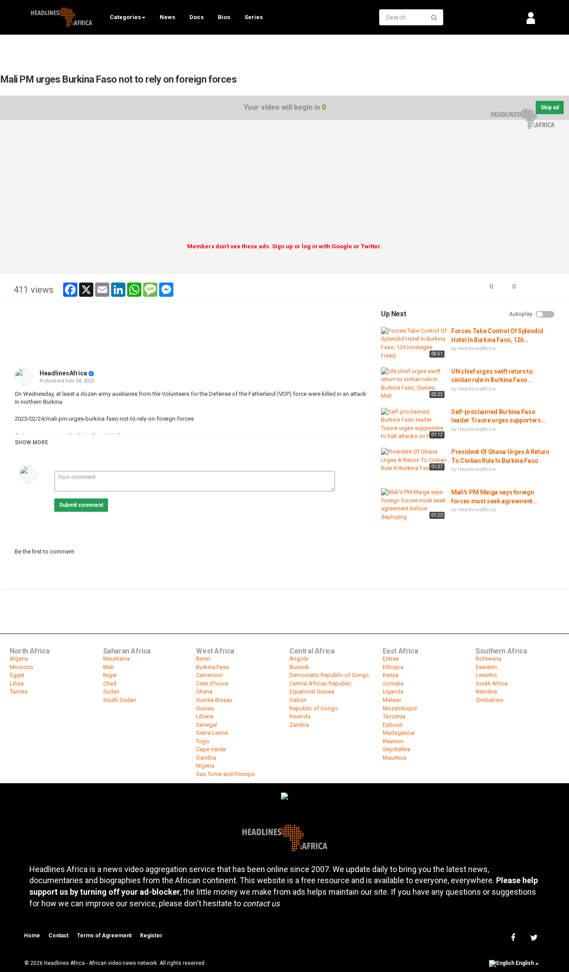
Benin (203, 658)
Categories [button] (125, 17)
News (167, 17)
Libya (17, 683)
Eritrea (391, 658)
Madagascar (399, 732)
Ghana (204, 691)
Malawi (392, 700)
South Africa (492, 683)
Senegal (206, 724)
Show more (31, 442)
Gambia (206, 757)
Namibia (486, 691)
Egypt (17, 675)
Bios (224, 17)
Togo (202, 741)
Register (151, 935)
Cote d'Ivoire (212, 683)
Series (253, 17)
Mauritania (116, 658)
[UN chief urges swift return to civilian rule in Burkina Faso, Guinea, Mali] (414, 383)
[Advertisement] (284, 184)
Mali (108, 667)
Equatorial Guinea (311, 691)
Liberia (204, 716)
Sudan (111, 691)
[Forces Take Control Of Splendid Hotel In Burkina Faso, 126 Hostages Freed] (414, 343)
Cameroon (209, 675)
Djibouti (393, 724)
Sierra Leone (212, 732)
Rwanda (299, 716)
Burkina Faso (212, 667)
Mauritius (394, 757)
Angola (298, 658)
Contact (58, 935)
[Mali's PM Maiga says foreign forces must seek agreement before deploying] (414, 504)
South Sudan (119, 700)
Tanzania (394, 716)
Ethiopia (393, 667)
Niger (110, 675)
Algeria (19, 658)
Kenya (390, 675)
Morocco (21, 667)
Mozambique (400, 708)
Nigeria (205, 765)
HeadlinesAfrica (63, 373)
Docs (196, 17)
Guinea (205, 708)
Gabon (298, 700)
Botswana (488, 658)
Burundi (299, 667)
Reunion (393, 741)
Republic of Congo (313, 708)
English (524, 963)
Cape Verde (211, 749)
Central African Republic (320, 683)
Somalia (393, 683)
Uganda (393, 691)
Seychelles (396, 749)
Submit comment (81, 505)
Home (32, 935)
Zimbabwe (489, 700)
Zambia (299, 724)
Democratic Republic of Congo (329, 675)
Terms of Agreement (104, 935)
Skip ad (550, 107)
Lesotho (486, 675)
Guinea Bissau (214, 700)
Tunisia (19, 691)
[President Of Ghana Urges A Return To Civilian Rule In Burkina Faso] (414, 460)
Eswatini (486, 667)
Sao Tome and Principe (225, 774)
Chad (109, 683)
